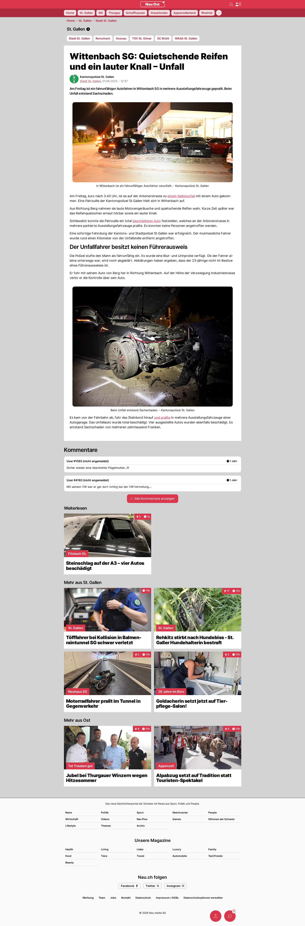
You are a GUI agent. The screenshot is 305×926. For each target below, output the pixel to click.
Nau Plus (142, 819)
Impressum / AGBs (167, 897)
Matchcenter (180, 812)
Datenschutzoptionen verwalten (203, 897)
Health (69, 849)
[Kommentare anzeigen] (230, 916)
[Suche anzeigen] (231, 4)
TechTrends (215, 855)
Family (212, 849)
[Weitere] (219, 13)
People (212, 812)
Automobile (180, 855)
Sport (140, 812)
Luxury (177, 849)
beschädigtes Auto (147, 221)
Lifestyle (70, 825)
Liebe (140, 849)
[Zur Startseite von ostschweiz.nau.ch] (152, 4)
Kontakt (126, 897)
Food (68, 855)
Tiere (104, 855)
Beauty (69, 862)
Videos (105, 819)
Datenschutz (143, 897)
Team (102, 897)
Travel (140, 855)
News (68, 812)
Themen (106, 825)
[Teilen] (215, 916)
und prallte (162, 417)
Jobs (113, 897)
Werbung (88, 897)
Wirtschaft (71, 819)
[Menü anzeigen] (238, 4)
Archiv (141, 825)
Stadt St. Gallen (106, 20)
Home (71, 20)
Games (177, 819)
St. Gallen (85, 20)
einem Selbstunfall (181, 196)
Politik (105, 812)
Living (104, 849)
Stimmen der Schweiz (221, 819)
